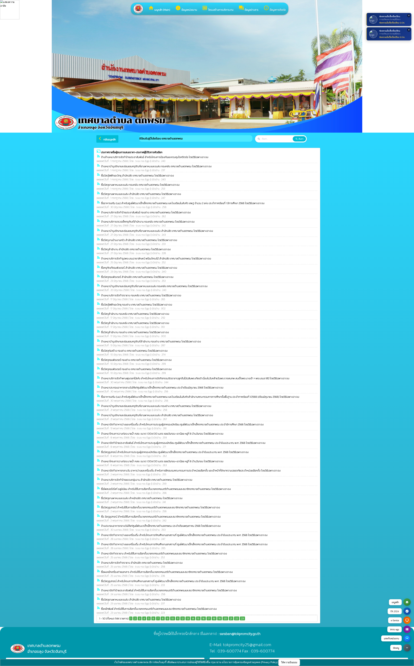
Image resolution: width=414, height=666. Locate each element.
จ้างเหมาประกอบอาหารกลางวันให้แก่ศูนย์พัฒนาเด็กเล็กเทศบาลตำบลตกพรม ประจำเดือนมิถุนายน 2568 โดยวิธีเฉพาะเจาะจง (162, 387)
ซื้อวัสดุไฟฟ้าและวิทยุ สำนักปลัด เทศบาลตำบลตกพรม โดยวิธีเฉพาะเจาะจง (137, 175)
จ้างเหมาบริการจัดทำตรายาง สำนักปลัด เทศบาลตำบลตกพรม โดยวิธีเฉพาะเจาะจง (142, 563)
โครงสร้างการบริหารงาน (217, 8)
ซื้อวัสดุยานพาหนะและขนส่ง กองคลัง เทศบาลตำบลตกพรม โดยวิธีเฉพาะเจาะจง (140, 185)
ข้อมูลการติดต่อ (275, 8)
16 (203, 618)
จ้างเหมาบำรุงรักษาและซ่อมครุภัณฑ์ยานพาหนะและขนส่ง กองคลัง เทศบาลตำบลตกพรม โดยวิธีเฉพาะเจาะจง (154, 286)
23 (242, 618)
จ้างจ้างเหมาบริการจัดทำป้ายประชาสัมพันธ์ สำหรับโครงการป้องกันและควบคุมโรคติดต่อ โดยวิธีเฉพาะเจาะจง (154, 157)
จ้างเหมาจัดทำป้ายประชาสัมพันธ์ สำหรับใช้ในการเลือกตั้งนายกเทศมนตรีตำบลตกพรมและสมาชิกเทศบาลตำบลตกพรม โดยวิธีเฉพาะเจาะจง (169, 590)
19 (219, 618)
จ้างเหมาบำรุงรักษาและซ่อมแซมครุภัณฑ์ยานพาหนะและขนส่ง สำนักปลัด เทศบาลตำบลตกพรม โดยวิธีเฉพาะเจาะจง (157, 231)
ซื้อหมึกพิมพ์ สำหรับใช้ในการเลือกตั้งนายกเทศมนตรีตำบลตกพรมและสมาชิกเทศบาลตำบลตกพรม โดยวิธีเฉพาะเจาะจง (159, 609)
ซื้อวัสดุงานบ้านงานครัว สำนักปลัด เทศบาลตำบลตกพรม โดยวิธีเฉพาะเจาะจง (139, 240)
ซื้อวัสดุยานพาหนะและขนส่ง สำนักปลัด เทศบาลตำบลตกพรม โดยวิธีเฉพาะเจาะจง (141, 194)
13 (188, 618)
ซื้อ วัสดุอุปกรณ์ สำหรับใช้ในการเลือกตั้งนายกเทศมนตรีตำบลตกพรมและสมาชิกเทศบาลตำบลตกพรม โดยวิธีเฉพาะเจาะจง (161, 517)
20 (225, 618)
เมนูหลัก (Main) (159, 8)
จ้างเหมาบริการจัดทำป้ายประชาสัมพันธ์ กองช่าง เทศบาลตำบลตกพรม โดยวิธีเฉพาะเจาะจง (146, 212)
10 (172, 618)
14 (193, 618)
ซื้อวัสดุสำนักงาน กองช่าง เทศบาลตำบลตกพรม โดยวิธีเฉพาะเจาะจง (135, 332)
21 (231, 618)
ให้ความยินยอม (289, 662)
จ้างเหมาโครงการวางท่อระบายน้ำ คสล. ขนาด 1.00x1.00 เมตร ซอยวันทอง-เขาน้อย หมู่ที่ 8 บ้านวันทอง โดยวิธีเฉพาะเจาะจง (162, 434)
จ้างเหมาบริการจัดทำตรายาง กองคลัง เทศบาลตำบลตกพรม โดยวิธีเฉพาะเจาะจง (141, 295)
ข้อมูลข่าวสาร (248, 8)
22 (236, 618)
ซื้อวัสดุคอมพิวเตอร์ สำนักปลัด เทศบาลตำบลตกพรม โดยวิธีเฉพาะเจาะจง (137, 277)
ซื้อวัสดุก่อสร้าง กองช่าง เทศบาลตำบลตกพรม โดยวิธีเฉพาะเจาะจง (134, 351)
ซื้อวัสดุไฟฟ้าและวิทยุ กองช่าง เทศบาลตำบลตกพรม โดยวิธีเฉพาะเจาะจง (136, 304)
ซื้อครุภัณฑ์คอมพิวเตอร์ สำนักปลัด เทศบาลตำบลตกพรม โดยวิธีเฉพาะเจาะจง (139, 268)
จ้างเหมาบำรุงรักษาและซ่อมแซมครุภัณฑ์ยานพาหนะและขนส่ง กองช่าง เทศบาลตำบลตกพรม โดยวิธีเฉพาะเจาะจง (156, 406)
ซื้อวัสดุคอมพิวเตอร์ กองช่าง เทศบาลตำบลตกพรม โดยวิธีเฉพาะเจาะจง (136, 360)
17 (209, 618)
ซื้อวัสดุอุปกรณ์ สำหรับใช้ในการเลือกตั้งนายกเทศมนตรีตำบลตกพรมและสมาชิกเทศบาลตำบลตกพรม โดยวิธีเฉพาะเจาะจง (160, 507)
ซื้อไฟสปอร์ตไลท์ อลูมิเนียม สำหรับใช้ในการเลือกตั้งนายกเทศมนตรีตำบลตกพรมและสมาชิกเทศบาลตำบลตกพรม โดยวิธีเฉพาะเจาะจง (166, 489)
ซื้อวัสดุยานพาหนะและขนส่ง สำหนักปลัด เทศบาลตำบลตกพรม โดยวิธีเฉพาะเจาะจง (141, 498)
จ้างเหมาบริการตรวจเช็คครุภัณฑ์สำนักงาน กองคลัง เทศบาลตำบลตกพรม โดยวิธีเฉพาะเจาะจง (148, 222)
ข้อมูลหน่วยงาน (186, 8)
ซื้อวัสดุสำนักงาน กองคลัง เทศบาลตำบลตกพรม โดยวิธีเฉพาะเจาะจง (135, 314)
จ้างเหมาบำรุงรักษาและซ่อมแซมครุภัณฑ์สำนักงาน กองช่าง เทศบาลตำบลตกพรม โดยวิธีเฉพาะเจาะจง (151, 341)
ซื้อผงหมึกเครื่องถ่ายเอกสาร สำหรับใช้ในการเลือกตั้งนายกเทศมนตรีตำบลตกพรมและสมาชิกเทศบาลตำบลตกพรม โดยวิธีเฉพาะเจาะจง (167, 572)
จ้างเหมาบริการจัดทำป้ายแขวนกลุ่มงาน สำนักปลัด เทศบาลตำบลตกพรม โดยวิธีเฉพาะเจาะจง (146, 480)
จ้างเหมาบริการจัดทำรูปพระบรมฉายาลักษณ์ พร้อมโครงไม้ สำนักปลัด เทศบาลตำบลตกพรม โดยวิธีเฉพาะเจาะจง (156, 258)
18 (214, 618)
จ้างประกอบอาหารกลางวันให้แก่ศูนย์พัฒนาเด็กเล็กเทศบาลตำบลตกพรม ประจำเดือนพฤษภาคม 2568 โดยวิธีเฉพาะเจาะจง (161, 526)
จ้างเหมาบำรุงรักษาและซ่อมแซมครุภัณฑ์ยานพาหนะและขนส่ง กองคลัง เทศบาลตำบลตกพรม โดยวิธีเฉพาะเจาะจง (156, 166)
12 (183, 618)
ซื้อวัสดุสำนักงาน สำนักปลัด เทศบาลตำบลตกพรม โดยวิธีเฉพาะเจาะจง (136, 249)
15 (198, 618)
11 (177, 618)
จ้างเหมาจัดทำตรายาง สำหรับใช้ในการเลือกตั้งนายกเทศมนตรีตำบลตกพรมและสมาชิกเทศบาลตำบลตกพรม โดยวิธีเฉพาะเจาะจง (164, 553)
